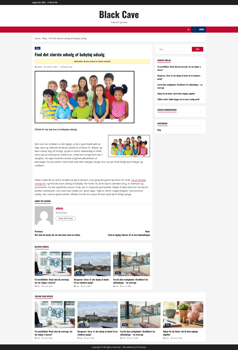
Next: (129, 233)
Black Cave (119, 14)
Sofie (38, 286)
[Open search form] (188, 29)
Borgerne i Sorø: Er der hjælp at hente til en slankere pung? (91, 281)
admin (39, 67)
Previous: (57, 233)
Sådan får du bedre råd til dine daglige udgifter (176, 93)
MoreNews (128, 347)
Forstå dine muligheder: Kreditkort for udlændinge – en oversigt (130, 281)
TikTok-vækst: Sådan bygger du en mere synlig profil (178, 99)
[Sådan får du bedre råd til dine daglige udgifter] (183, 314)
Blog (37, 48)
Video (201, 29)
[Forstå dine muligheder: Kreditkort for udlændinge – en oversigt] (131, 264)
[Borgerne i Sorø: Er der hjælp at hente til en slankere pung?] (92, 264)
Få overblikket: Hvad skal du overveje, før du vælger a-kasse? (52, 281)
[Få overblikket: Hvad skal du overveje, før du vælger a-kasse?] (53, 264)
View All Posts (65, 218)
